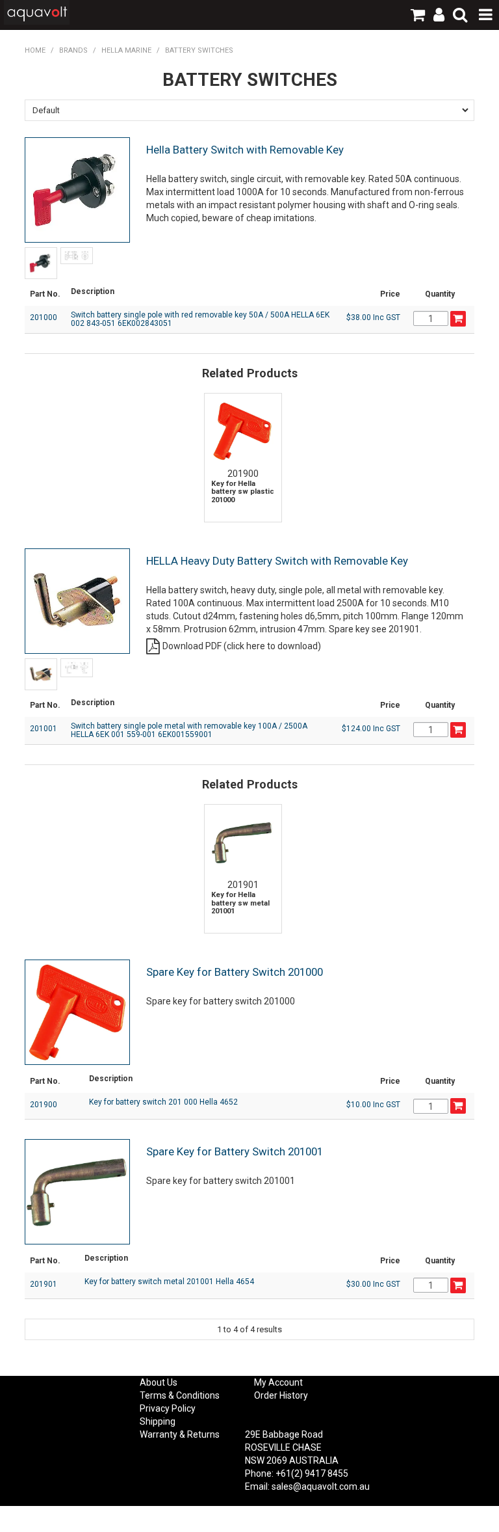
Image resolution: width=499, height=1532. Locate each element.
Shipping (157, 1421)
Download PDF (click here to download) (241, 646)
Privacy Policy (168, 1408)
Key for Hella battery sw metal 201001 (240, 903)
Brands (73, 50)
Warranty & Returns (180, 1434)
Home (35, 50)
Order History (281, 1395)
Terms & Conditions (180, 1395)
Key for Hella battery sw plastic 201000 (242, 491)
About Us (158, 1382)
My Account (278, 1382)
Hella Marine (126, 50)
